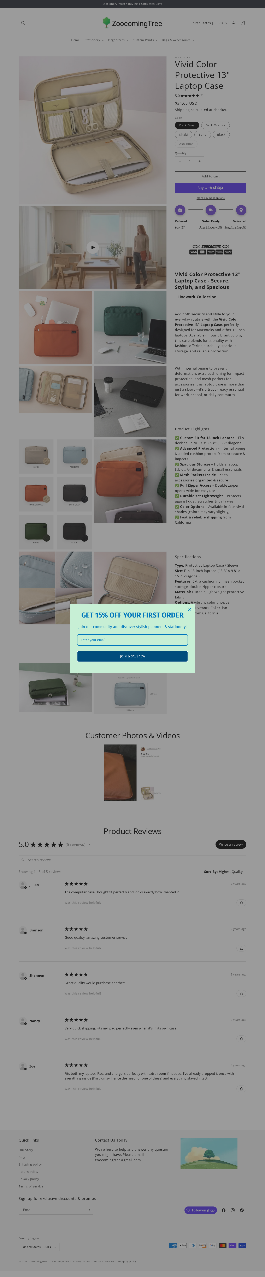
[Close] (190, 609)
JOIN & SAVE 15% (132, 656)
